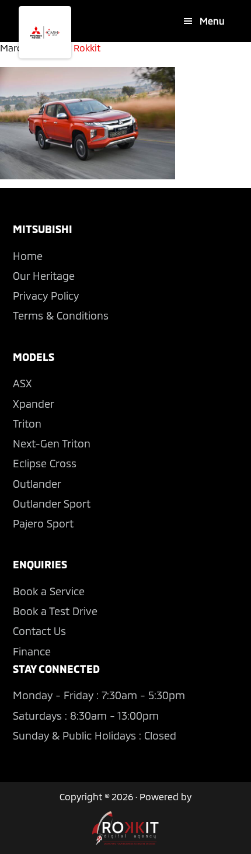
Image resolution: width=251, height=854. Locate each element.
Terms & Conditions (61, 315)
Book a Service (49, 591)
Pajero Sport (43, 523)
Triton (27, 423)
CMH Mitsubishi (45, 32)
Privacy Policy (46, 295)
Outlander (37, 483)
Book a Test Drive (55, 611)
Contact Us (39, 630)
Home (28, 255)
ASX (22, 383)
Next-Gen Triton (51, 443)
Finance (32, 651)
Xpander (33, 403)
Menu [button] (212, 20)
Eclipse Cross (44, 463)
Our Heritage (44, 275)
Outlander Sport (51, 503)
